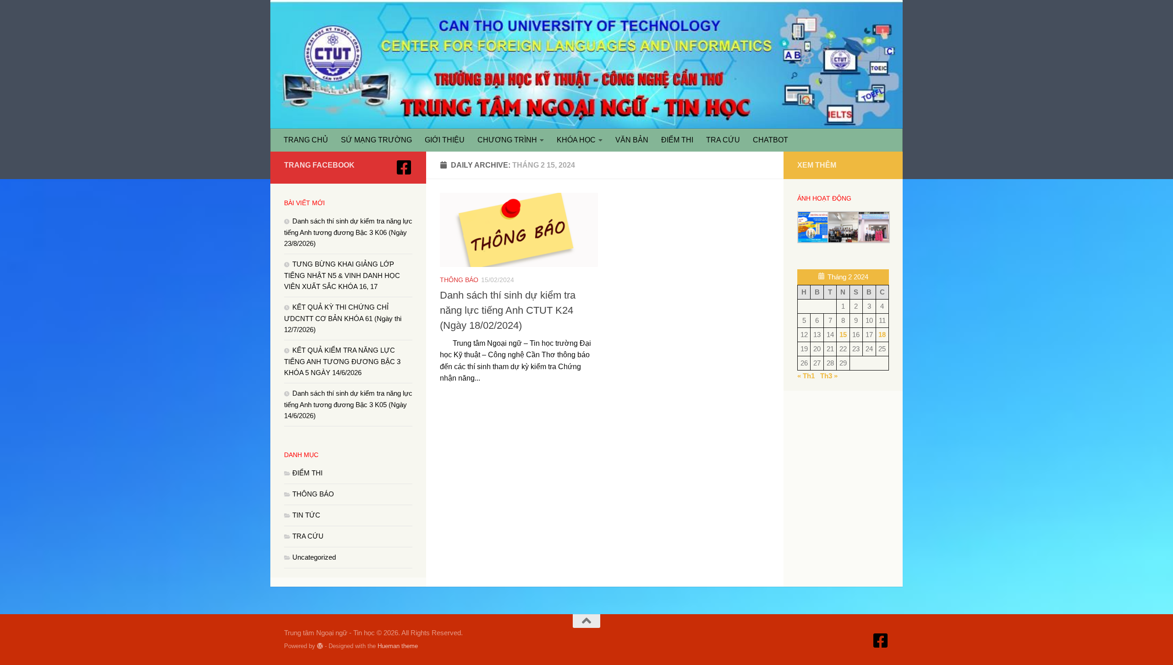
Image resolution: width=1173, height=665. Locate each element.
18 (882, 334)
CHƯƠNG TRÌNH (507, 140)
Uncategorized (314, 557)
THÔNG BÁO (459, 279)
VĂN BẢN (631, 140)
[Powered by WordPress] (320, 646)
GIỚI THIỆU (445, 140)
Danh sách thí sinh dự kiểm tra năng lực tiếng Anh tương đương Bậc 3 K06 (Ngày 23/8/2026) (348, 232)
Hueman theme (398, 646)
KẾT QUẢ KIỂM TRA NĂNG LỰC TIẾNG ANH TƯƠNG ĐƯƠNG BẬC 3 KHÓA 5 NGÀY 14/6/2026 (342, 361)
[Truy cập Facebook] (404, 167)
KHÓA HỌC (576, 140)
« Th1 (806, 376)
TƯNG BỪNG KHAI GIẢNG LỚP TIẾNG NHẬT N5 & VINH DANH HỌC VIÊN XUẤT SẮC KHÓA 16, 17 (342, 275)
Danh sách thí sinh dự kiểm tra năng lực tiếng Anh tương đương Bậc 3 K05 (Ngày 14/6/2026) (348, 404)
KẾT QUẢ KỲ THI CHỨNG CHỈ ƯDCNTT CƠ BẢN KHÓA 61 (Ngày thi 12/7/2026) (342, 318)
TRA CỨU (723, 140)
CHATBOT (770, 140)
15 (843, 334)
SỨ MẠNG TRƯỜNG (376, 140)
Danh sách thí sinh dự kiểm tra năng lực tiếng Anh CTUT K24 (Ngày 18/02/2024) (508, 310)
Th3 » (829, 376)
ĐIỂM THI (677, 140)
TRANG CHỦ (306, 140)
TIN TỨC (306, 515)
